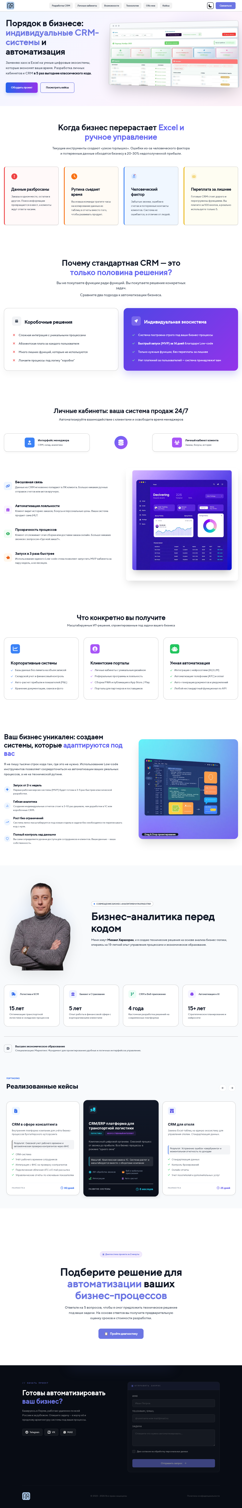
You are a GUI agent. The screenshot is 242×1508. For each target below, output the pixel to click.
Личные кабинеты (87, 5)
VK (53, 1432)
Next (232, 1088)
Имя (135, 1396)
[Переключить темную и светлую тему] (210, 5)
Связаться (226, 5)
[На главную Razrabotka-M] (10, 6)
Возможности (111, 5)
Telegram (34, 1432)
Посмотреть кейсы (57, 87)
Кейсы (166, 5)
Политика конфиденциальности (203, 1496)
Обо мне (150, 5)
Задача (137, 1426)
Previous (222, 1088)
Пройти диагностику (121, 1333)
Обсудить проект (21, 87)
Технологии (132, 5)
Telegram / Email (143, 1411)
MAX (70, 1432)
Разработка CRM (61, 5)
